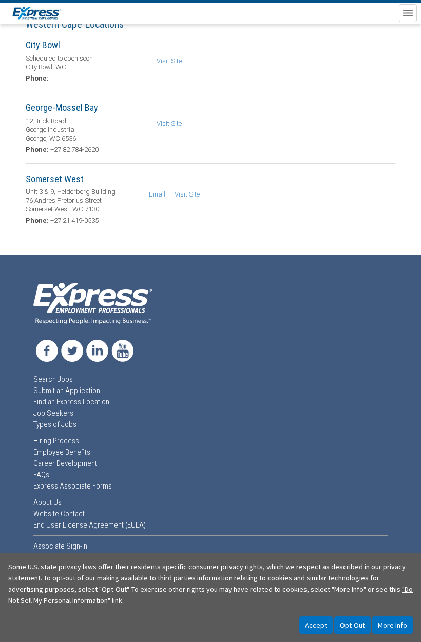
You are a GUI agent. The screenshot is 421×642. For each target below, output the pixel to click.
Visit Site (169, 61)
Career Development (65, 463)
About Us (47, 502)
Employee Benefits (61, 452)
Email (157, 194)
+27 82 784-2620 (74, 149)
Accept (316, 625)
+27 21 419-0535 (74, 220)
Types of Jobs (54, 424)
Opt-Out (352, 625)
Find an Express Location (71, 401)
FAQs (41, 474)
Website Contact (59, 513)
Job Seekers (53, 413)
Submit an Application (66, 390)
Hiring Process (56, 440)
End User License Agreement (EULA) (89, 525)
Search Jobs (53, 379)
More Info (392, 625)
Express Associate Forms (72, 486)
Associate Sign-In (60, 546)
